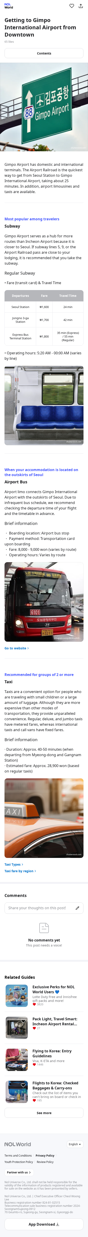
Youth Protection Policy (19, 1162)
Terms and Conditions (18, 1156)
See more (44, 1113)
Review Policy (45, 1162)
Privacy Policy (45, 1156)
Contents (44, 53)
